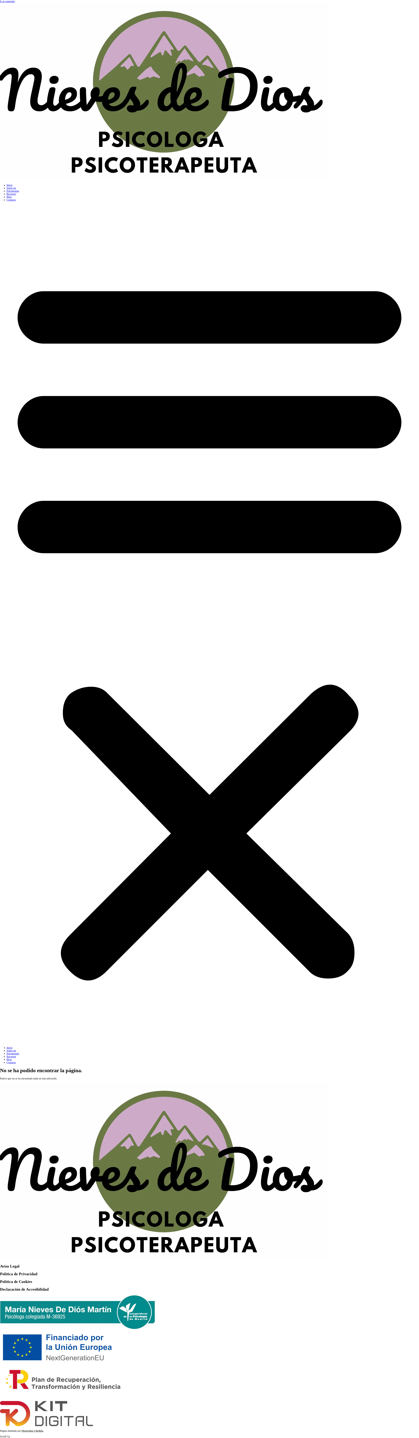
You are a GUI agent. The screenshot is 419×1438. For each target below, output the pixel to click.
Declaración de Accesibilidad (24, 1289)
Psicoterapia (13, 191)
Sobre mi (11, 188)
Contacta (11, 199)
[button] (209, 624)
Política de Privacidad (18, 1274)
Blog (9, 197)
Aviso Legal (9, 1266)
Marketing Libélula (32, 1430)
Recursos (11, 194)
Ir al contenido (7, 1)
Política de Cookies (16, 1281)
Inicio (9, 185)
